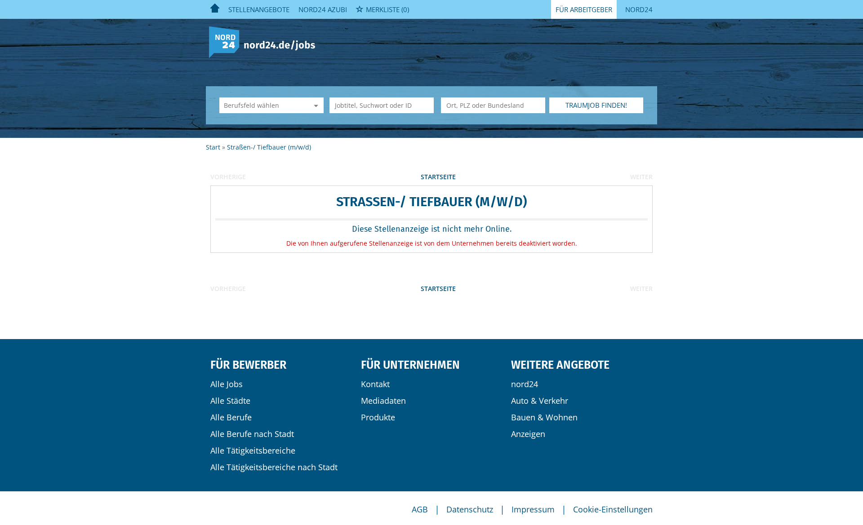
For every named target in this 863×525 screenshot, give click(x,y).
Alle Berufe (231, 417)
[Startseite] (265, 41)
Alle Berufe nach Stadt (252, 433)
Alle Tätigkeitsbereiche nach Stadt (274, 467)
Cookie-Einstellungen (613, 509)
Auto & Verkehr (539, 400)
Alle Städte (230, 400)
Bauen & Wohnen (544, 417)
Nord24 (639, 9)
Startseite (438, 176)
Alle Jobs (226, 384)
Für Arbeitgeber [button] (584, 9)
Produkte (378, 417)
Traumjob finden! (596, 105)
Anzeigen (528, 433)
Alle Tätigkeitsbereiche (252, 450)
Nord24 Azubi (322, 9)
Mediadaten (383, 400)
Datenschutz (469, 509)
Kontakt (375, 384)
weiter (641, 176)
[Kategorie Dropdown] (315, 105)
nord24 (524, 384)
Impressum (533, 509)
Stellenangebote (258, 9)
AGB (420, 509)
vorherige (228, 176)
